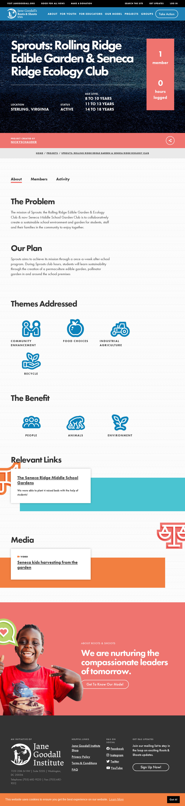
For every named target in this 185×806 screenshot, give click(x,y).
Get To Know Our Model (105, 684)
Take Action (167, 14)
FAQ (75, 769)
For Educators (90, 14)
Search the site (134, 3)
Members (39, 179)
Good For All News (53, 3)
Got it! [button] (173, 799)
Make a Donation (81, 3)
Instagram (116, 755)
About (52, 14)
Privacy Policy (81, 757)
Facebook (117, 748)
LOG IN (174, 3)
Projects (131, 14)
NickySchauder (24, 142)
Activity (63, 179)
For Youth (68, 14)
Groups (147, 14)
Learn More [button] (116, 799)
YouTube (117, 768)
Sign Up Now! (151, 767)
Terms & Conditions (84, 763)
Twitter (115, 761)
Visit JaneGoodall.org (21, 3)
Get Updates (156, 3)
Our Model (113, 14)
